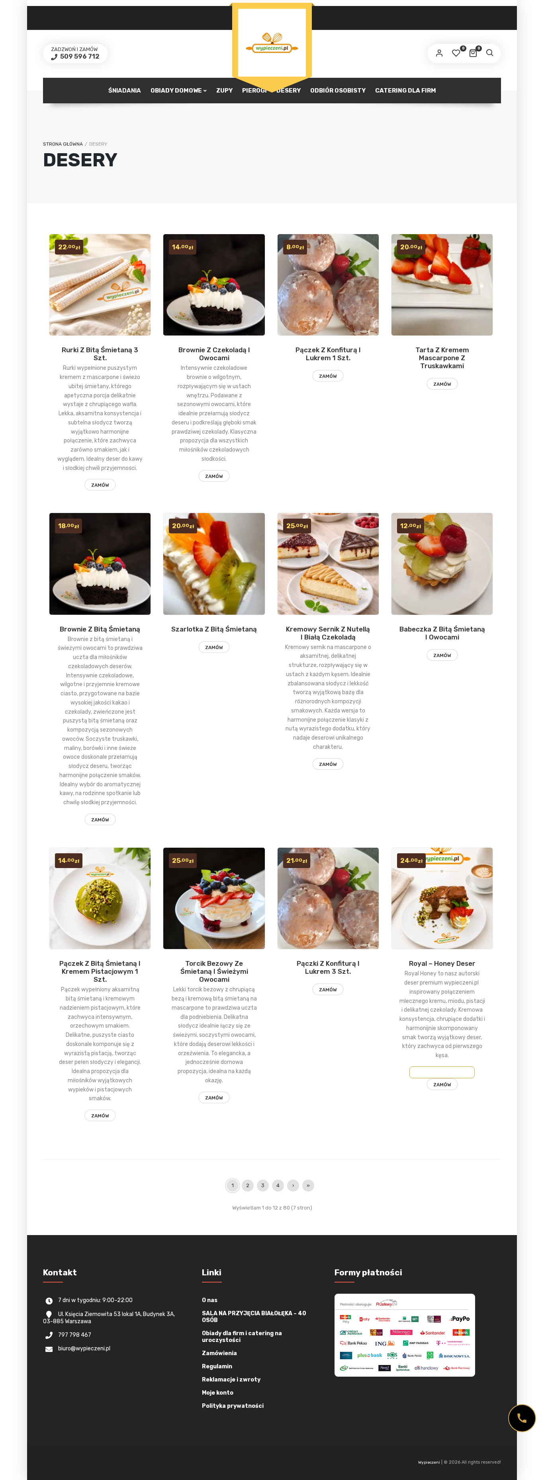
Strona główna (63, 144)
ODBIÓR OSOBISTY (338, 90)
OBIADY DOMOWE (176, 90)
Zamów (100, 485)
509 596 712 (79, 56)
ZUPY (224, 90)
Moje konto (217, 1392)
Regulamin (217, 1366)
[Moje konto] (439, 53)
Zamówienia (219, 1353)
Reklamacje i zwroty (231, 1379)
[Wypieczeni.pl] (272, 43)
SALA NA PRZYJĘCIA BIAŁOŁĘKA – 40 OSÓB (254, 1317)
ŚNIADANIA (124, 90)
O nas (209, 1300)
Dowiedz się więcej (442, 1072)
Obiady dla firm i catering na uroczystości (242, 1337)
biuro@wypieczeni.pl (84, 1348)
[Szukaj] (489, 53)
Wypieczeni (429, 1462)
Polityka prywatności (233, 1406)
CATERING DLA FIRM (405, 90)
